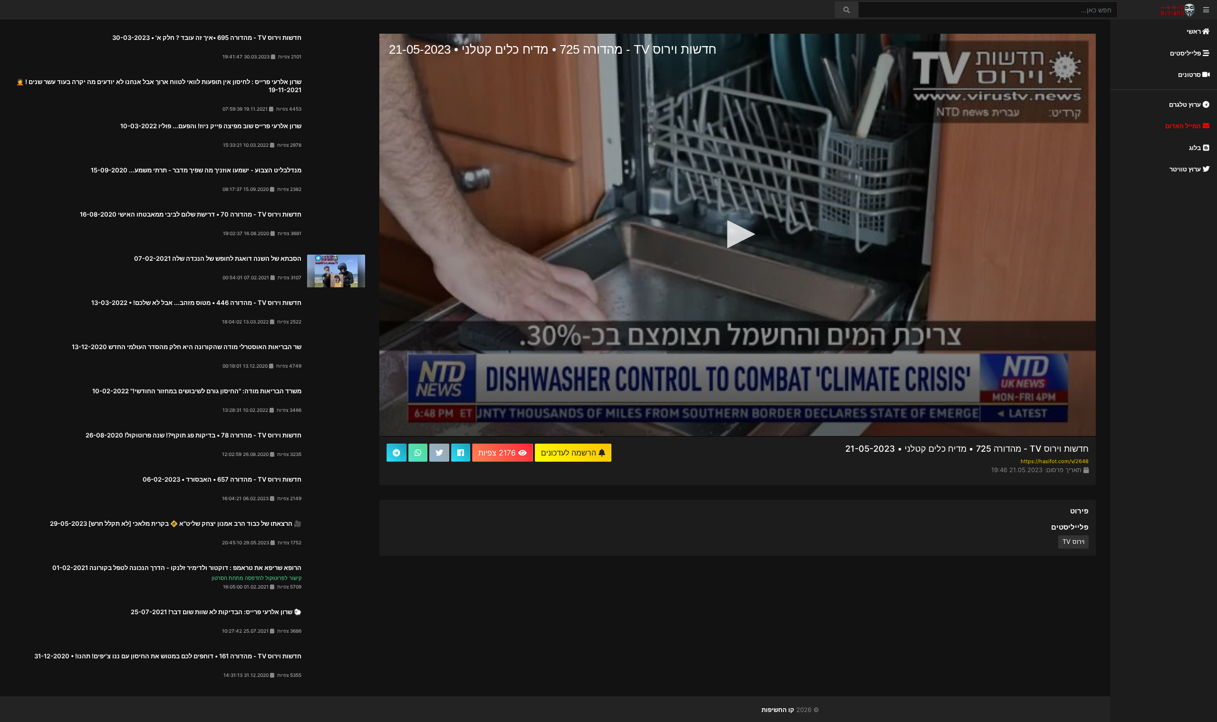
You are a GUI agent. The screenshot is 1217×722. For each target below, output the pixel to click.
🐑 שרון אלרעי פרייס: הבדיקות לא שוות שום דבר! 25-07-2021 (216, 612)
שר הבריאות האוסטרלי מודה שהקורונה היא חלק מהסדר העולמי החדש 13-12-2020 (186, 347)
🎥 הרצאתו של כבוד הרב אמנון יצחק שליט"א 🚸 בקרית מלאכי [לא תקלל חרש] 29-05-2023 (175, 523)
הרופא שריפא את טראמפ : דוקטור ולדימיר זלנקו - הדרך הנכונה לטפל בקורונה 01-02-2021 (176, 567)
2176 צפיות (498, 452)
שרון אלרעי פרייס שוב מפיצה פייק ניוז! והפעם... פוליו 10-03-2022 (210, 126)
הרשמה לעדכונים (570, 452)
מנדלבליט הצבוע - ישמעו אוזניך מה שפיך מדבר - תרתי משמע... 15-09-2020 (196, 170)
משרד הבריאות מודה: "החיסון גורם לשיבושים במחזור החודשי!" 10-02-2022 (196, 391)
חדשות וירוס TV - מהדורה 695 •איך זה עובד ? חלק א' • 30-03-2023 (206, 37)
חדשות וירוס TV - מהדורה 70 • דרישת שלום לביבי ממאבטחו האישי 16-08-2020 (190, 214)
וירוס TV (1073, 541)
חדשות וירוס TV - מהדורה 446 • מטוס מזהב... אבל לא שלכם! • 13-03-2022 (196, 302)
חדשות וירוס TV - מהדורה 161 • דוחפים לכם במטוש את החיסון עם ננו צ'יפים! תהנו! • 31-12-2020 (167, 656)
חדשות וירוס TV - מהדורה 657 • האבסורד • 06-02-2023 (222, 479)
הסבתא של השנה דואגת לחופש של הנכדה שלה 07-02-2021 (217, 258)
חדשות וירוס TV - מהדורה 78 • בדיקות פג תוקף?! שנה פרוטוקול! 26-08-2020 (193, 435)
